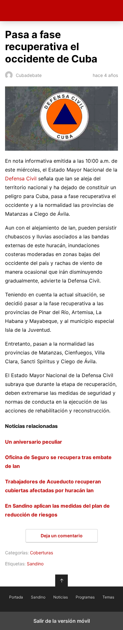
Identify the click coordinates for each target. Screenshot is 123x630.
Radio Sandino (62, 10)
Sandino (35, 563)
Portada (16, 597)
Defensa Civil (21, 178)
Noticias (60, 597)
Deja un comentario (62, 535)
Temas (108, 597)
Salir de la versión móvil (61, 621)
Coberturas (41, 552)
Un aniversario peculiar (33, 442)
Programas (85, 597)
